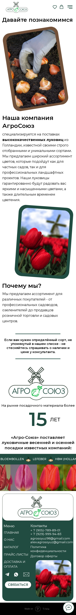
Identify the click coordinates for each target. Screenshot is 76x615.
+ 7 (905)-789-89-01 (45, 530)
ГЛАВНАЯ (11, 532)
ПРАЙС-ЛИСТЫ (16, 554)
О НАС (9, 539)
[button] (55, 7)
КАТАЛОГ (11, 547)
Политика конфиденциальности (48, 549)
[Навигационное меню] (70, 7)
